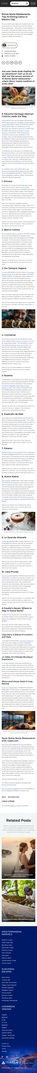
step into (14, 234)
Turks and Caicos (7, 1030)
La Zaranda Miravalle (8, 541)
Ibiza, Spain (5, 955)
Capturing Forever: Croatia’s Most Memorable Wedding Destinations (18, 875)
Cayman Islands (7, 1033)
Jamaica (4, 1027)
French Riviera (6, 953)
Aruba (3, 1020)
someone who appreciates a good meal (14, 171)
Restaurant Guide (13, 796)
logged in (13, 806)
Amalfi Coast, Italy (7, 942)
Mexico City (10, 155)
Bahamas (4, 1017)
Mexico (4, 796)
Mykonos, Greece (7, 950)
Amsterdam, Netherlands (9, 1000)
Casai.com (10, 1068)
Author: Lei (12, 45)
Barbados (5, 1025)
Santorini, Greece (7, 940)
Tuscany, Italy (6, 980)
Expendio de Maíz (20, 420)
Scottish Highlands (8, 987)
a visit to (21, 341)
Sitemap (4, 1051)
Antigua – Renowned (8, 1035)
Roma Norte (25, 133)
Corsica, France (6, 963)
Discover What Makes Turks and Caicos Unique (18, 919)
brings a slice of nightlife (12, 452)
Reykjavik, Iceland (7, 990)
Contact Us (5, 1043)
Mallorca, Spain (6, 958)
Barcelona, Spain (7, 945)
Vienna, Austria (6, 993)
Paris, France (6, 977)
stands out (26, 641)
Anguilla (4, 1015)
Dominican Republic (8, 1038)
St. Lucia (4, 1022)
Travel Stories (9, 56)
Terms (4, 1049)
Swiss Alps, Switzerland (9, 982)
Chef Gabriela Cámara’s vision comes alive (15, 345)
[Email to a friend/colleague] (11, 62)
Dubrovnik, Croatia (7, 947)
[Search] (26, 3)
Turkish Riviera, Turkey (9, 960)
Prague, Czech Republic (9, 985)
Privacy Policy (6, 1046)
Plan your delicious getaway (10, 788)
